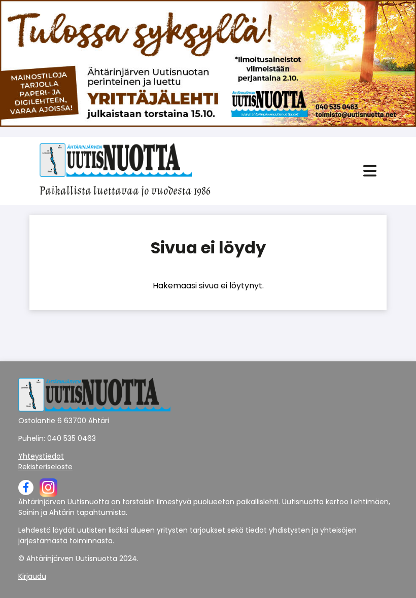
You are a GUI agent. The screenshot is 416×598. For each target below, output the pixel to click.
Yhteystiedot (41, 456)
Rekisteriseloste (45, 467)
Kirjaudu (32, 576)
